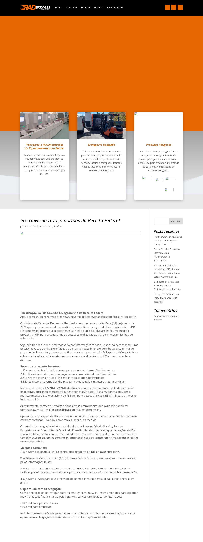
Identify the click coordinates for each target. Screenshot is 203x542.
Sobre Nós (71, 7)
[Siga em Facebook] (167, 7)
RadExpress (30, 226)
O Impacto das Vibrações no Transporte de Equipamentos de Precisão (167, 285)
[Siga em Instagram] (173, 7)
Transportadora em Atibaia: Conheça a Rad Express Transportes (168, 240)
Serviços (86, 7)
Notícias (99, 7)
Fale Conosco (115, 7)
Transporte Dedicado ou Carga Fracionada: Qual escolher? (166, 298)
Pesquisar (176, 221)
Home (58, 7)
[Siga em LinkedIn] (180, 7)
